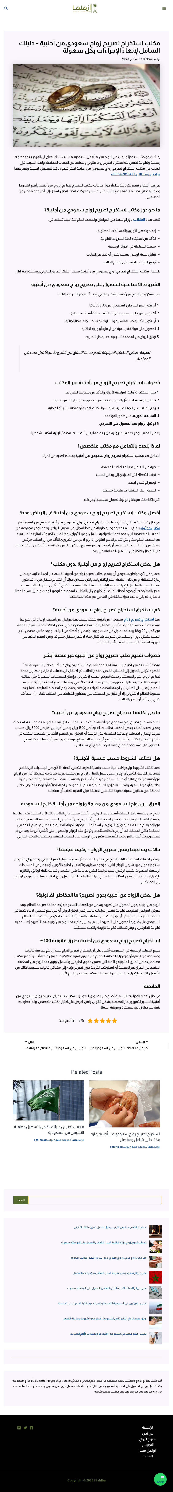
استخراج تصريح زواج (138, 619)
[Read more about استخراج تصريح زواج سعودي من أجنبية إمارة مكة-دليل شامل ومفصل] (124, 1103)
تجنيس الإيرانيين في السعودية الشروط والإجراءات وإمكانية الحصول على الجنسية (102, 1303)
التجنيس (148, 1445)
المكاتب (139, 219)
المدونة (148, 1456)
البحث (21, 1200)
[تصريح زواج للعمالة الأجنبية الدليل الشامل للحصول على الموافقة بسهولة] (155, 1292)
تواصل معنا (148, 1450)
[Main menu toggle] (164, 8)
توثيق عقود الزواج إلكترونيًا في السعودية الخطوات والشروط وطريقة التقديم (105, 1318)
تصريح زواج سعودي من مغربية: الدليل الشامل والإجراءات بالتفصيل (109, 1272)
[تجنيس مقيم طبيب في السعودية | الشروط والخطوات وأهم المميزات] (155, 1338)
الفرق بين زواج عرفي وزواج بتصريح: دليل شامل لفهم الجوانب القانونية (108, 1257)
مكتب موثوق (150, 528)
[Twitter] (25, 1428)
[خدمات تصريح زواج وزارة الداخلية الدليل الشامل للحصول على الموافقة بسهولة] (155, 1246)
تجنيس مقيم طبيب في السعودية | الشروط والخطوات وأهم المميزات (108, 1333)
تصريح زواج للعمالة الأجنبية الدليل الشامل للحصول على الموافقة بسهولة (106, 1288)
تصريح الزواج (147, 1439)
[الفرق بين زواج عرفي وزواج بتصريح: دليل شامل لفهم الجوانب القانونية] (155, 1262)
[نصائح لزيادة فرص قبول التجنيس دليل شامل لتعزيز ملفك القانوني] (155, 1231)
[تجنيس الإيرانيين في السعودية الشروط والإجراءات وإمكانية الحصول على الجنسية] (155, 1307)
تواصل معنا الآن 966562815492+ (135, 174)
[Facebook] (32, 1428)
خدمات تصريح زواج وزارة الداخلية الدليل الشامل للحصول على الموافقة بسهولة (103, 1242)
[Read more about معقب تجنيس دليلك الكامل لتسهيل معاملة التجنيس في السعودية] (48, 1100)
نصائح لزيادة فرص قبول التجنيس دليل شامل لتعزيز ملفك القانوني (110, 1227)
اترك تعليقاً (154, 1146)
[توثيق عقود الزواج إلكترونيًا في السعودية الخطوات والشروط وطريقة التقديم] (155, 1322)
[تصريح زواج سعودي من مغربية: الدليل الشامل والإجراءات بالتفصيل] (155, 1277)
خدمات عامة (138, 1146)
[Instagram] (19, 1428)
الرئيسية (147, 1427)
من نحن (147, 1433)
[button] (6, 8)
